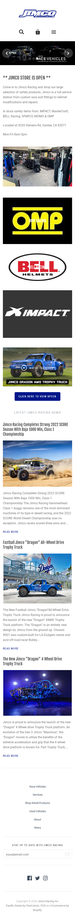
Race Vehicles (37, 786)
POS (43, 905)
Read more (11, 531)
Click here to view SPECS (37, 396)
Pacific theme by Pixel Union (22, 905)
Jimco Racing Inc (48, 901)
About (37, 819)
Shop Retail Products (37, 803)
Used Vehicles (37, 811)
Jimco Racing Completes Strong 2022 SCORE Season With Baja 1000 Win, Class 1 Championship (35, 429)
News (37, 827)
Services (37, 794)
